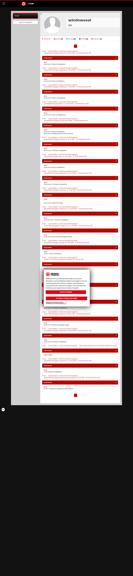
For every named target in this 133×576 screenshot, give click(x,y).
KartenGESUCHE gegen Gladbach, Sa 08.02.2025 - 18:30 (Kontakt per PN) (67, 314)
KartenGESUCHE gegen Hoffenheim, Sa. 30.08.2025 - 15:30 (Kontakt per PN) (68, 208)
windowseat (48, 58)
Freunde (83, 39)
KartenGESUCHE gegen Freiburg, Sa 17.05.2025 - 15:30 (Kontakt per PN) (66, 242)
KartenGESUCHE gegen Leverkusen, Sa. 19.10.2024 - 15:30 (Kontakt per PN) (68, 360)
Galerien (58, 39)
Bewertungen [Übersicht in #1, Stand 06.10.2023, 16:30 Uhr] (98, 345)
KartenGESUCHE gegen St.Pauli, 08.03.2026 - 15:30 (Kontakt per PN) (66, 120)
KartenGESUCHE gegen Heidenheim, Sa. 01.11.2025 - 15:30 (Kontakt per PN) (68, 173)
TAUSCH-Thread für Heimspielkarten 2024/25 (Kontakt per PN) (63, 259)
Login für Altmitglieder (25, 22)
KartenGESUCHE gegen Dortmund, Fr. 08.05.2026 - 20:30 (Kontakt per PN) (67, 53)
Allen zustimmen (66, 292)
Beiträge (71, 39)
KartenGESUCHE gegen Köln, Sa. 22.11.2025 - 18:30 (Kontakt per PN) (65, 156)
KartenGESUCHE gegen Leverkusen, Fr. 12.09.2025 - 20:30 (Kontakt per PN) (68, 190)
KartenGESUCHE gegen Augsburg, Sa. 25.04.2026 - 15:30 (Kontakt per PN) (67, 70)
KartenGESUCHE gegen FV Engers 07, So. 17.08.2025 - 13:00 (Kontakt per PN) (68, 225)
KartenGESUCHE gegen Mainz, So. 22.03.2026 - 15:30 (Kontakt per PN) (66, 103)
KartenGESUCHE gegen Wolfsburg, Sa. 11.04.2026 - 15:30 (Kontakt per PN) (67, 87)
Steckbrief (47, 39)
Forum (31, 4)
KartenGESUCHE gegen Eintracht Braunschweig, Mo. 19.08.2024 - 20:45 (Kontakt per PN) (72, 377)
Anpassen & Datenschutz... (55, 302)
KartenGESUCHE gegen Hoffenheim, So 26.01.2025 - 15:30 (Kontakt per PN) (67, 330)
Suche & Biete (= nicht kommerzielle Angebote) (62, 51)
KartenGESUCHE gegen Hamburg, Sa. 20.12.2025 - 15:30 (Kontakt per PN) (67, 139)
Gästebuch (97, 39)
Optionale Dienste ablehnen (66, 298)
